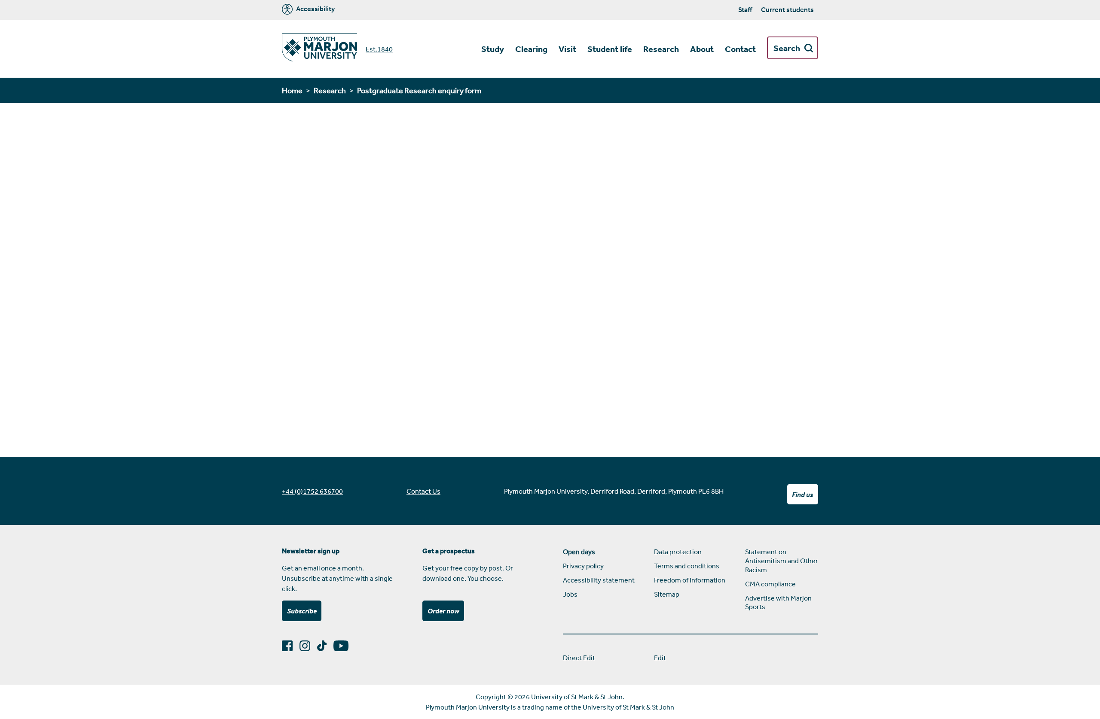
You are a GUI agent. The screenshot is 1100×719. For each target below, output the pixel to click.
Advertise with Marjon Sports (778, 602)
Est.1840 (379, 49)
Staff (745, 9)
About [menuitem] (702, 49)
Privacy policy (583, 565)
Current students (787, 9)
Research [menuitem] (661, 49)
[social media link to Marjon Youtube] (344, 645)
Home (292, 90)
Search (786, 48)
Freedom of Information (689, 580)
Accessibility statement (599, 580)
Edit (660, 657)
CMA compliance (770, 583)
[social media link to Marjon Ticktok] (325, 645)
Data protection (678, 551)
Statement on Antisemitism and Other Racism (781, 560)
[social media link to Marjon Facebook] (290, 645)
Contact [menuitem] (740, 49)
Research (330, 90)
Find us (802, 494)
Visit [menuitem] (567, 49)
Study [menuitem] (492, 49)
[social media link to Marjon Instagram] (308, 645)
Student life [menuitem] (609, 49)
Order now (443, 611)
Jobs (570, 594)
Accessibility (315, 9)
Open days (579, 551)
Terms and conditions (686, 565)
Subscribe (302, 611)
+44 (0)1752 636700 (312, 491)
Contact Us (423, 491)
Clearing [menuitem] (531, 49)
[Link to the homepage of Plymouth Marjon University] (319, 48)
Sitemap (666, 594)
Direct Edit (579, 657)
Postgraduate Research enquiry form (419, 90)
